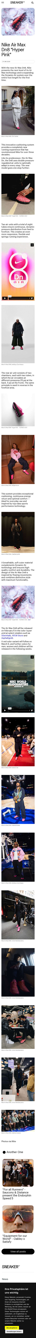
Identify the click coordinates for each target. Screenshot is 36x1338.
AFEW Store (17, 636)
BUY (29, 619)
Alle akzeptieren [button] (11, 1328)
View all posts (18, 1251)
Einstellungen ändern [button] (14, 1331)
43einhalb (6, 636)
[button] (3, 2)
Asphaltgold (7, 638)
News (5, 1279)
